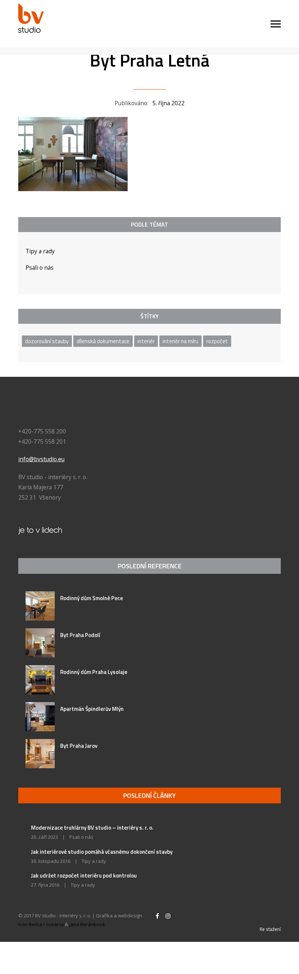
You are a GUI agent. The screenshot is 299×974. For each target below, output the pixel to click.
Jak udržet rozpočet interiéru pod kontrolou (84, 875)
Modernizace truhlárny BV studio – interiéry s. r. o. (92, 827)
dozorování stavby (47, 341)
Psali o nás (40, 268)
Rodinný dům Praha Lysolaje (93, 672)
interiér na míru (180, 341)
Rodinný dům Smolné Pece (91, 598)
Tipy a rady (40, 251)
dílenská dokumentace (103, 341)
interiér (146, 341)
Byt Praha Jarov (78, 746)
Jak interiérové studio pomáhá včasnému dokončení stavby (101, 852)
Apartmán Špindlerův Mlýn (92, 709)
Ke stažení (270, 929)
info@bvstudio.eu (41, 459)
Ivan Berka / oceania (41, 924)
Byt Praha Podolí (80, 635)
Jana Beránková (87, 924)
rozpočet (217, 341)
